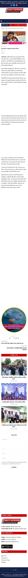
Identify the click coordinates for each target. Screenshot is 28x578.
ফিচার (4, 46)
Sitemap (3, 562)
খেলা (1, 46)
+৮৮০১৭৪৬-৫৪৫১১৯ (11, 539)
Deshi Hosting (21, 576)
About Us (3, 556)
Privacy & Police (5, 560)
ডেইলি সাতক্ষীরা (15, 574)
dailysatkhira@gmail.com (12, 541)
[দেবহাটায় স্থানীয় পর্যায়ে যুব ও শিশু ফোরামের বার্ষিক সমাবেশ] (14, 391)
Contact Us (4, 558)
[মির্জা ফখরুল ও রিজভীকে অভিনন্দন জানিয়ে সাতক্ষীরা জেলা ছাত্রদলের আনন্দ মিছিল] (14, 366)
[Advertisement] (14, 16)
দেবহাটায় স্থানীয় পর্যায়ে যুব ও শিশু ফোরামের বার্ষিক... (14, 402)
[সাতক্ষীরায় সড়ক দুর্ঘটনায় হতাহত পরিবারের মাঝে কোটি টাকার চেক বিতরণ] (14, 414)
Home (2, 28)
